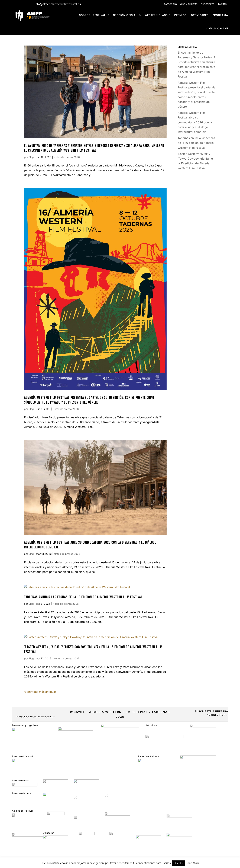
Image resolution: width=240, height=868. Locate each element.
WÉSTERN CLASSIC (157, 15)
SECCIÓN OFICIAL (125, 15)
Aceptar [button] (178, 863)
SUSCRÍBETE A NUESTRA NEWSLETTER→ (211, 713)
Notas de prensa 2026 (67, 157)
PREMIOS (180, 15)
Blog (31, 157)
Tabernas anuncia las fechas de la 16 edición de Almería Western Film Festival (83, 597)
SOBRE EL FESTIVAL (92, 15)
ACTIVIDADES (199, 15)
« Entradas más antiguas (40, 691)
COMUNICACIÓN (217, 28)
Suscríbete (207, 4)
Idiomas (222, 4)
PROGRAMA (220, 15)
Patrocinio (170, 4)
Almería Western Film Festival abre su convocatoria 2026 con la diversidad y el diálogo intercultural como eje (195, 122)
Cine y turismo (188, 4)
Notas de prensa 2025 (66, 658)
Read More (193, 863)
